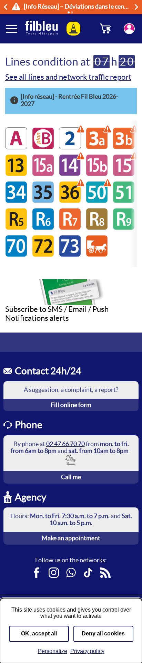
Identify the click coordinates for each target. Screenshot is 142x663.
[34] (16, 201)
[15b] (97, 174)
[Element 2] (72, 12)
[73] (70, 254)
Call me (71, 477)
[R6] (43, 227)
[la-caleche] (97, 254)
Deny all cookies (103, 633)
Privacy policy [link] (87, 651)
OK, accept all (39, 633)
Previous (7, 6)
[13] (16, 174)
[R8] (97, 227)
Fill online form (71, 404)
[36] (70, 201)
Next (137, 6)
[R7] (70, 227)
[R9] (124, 227)
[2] (70, 147)
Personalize (52, 651)
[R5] (16, 227)
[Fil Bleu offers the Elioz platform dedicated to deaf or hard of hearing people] (71, 459)
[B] (43, 147)
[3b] (124, 147)
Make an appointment (71, 538)
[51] (124, 201)
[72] (43, 254)
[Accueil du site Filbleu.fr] (41, 29)
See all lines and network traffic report (68, 77)
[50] (97, 201)
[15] (124, 174)
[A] (16, 147)
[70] (16, 254)
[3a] (97, 147)
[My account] (129, 29)
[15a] (43, 174)
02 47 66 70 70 (65, 443)
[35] (43, 201)
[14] (70, 174)
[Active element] (69, 12)
